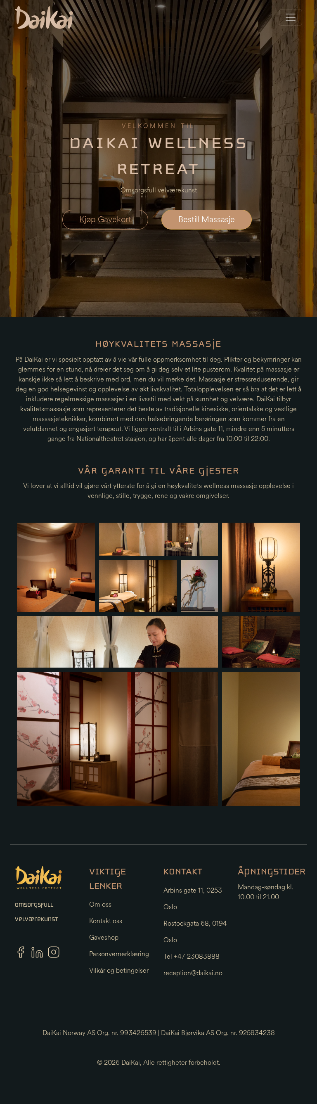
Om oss (100, 904)
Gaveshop (103, 937)
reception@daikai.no (192, 973)
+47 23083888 (197, 956)
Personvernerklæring (119, 954)
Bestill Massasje (206, 219)
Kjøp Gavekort (105, 219)
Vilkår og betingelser (119, 970)
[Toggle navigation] (290, 17)
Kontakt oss (105, 921)
